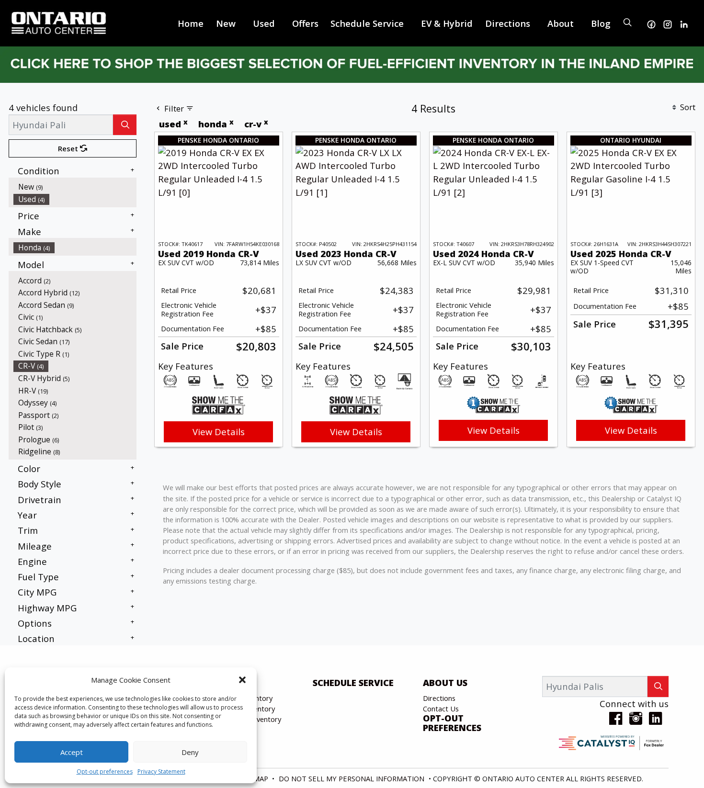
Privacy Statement (161, 771)
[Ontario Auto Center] (59, 22)
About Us (445, 682)
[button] (242, 680)
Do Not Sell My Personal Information (352, 778)
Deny (190, 752)
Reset (69, 148)
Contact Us (441, 708)
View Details (219, 432)
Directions (439, 698)
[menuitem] (75, 186)
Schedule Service (353, 682)
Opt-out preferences (105, 771)
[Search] (124, 124)
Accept (71, 752)
